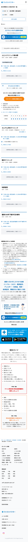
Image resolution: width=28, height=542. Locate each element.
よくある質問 (5, 516)
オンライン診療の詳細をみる (14, 99)
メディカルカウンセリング (8, 482)
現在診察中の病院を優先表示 (11, 48)
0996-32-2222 (7, 71)
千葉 (9, 471)
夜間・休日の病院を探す (7, 493)
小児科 (3, 453)
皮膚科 (15, 449)
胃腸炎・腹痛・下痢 (6, 462)
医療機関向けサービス (7, 498)
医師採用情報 (5, 504)
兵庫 (9, 478)
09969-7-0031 (7, 226)
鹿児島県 (14, 440)
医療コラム (4, 491)
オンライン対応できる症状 (10, 112)
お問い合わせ (5, 519)
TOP (2, 440)
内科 (3, 451)
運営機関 (4, 528)
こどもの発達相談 (6, 458)
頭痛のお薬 (16, 453)
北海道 (3, 471)
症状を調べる (5, 489)
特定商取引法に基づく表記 (8, 525)
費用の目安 (14, 324)
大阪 (9, 476)
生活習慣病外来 (18, 460)
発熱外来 (4, 449)
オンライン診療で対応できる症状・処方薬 (14, 40)
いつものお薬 (17, 451)
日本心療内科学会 (16, 259)
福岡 (14, 476)
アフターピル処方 (18, 462)
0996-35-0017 (7, 199)
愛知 (9, 473)
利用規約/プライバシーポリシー (9, 522)
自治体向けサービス (6, 500)
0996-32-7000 (7, 145)
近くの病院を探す (7, 440)
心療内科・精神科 (6, 455)
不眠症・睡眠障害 (6, 460)
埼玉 (3, 478)
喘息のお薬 (16, 455)
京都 (14, 471)
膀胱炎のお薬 (17, 458)
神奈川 (3, 476)
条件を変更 (14, 19)
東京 (3, 473)
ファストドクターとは (7, 487)
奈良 (14, 473)
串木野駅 (19, 440)
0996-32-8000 (7, 172)
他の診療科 (21, 132)
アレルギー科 (5, 464)
